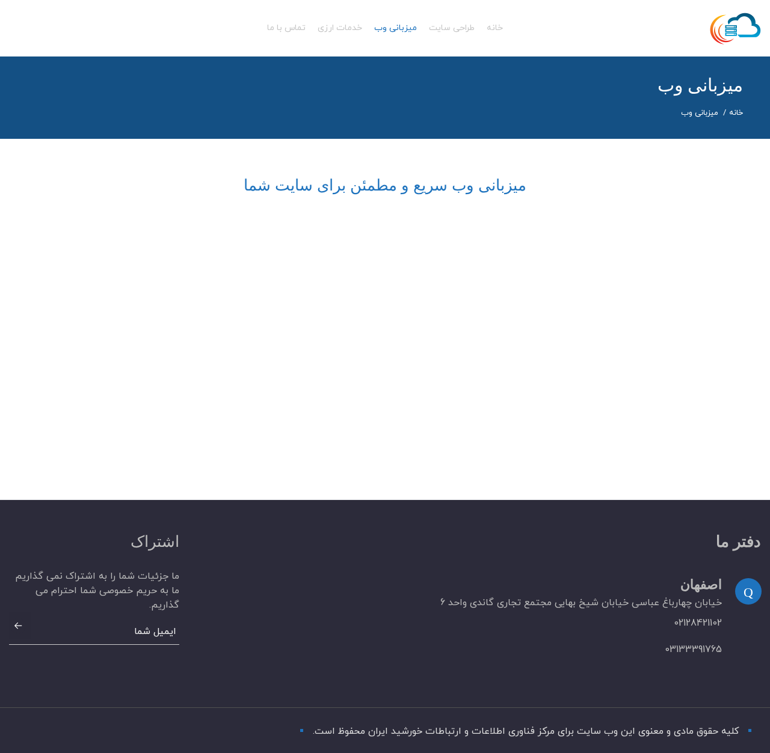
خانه (736, 113)
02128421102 (698, 623)
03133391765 (693, 649)
